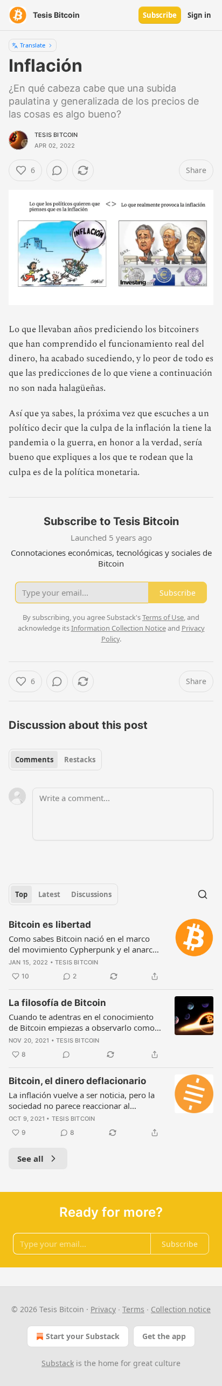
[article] (111, 950)
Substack (57, 1363)
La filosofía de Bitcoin (57, 1002)
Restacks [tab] (79, 759)
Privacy (103, 1309)
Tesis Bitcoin (56, 135)
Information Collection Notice (118, 628)
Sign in (199, 15)
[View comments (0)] (57, 170)
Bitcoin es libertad (50, 924)
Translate (32, 45)
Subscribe (160, 15)
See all (30, 1158)
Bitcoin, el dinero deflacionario (77, 1080)
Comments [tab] (34, 759)
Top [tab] (21, 894)
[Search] (202, 894)
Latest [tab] (49, 894)
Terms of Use (163, 617)
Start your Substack (83, 1336)
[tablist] (55, 759)
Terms (133, 1309)
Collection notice (181, 1309)
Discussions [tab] (91, 894)
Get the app (164, 1336)
